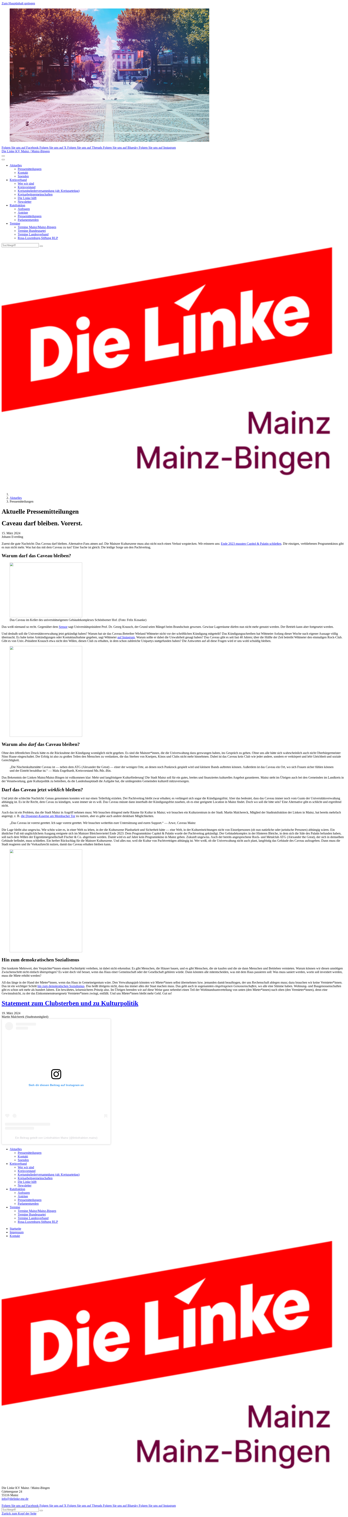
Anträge (23, 212)
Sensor (63, 626)
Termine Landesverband (33, 234)
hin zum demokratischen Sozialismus (60, 986)
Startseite (15, 1228)
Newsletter (24, 201)
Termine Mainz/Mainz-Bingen (37, 227)
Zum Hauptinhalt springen (18, 3)
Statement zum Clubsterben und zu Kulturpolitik (70, 1003)
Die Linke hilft (27, 198)
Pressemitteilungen (29, 169)
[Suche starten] (41, 246)
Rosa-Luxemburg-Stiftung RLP (38, 238)
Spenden (23, 176)
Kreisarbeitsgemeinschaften (35, 194)
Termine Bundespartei (32, 230)
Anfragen (24, 209)
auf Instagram (126, 637)
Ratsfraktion (17, 205)
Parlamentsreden (28, 220)
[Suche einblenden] (3, 156)
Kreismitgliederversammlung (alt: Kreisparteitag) (49, 190)
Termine (15, 223)
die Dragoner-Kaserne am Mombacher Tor (48, 816)
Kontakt (23, 172)
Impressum (17, 1232)
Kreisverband (18, 180)
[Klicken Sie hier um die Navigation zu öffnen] (3, 159)
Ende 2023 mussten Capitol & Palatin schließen (251, 543)
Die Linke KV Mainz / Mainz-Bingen (26, 151)
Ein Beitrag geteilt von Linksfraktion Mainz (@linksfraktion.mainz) (56, 1137)
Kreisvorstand (26, 187)
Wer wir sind (26, 183)
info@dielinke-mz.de (15, 1498)
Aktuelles (16, 165)
